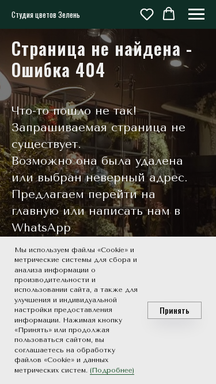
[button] (147, 14)
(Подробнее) (112, 370)
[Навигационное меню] (196, 14)
